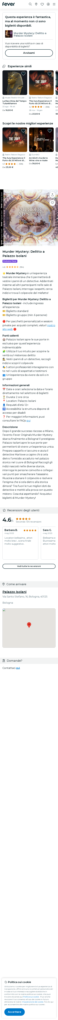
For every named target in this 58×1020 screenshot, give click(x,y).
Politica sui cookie (31, 997)
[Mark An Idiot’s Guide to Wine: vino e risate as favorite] (50, 131)
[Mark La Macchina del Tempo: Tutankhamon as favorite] (23, 74)
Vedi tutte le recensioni (29, 566)
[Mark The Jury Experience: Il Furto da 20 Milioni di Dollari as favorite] (50, 74)
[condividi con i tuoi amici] (52, 195)
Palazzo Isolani (14, 592)
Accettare (14, 1011)
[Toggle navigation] (54, 4)
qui (28, 420)
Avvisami (29, 52)
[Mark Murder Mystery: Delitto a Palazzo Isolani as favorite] (52, 203)
